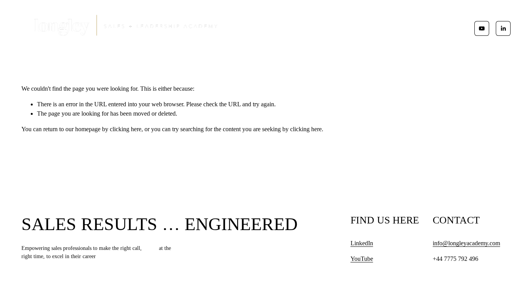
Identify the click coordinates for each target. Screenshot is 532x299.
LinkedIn (362, 243)
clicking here (125, 129)
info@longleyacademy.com (466, 243)
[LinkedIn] (503, 28)
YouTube (362, 258)
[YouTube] (481, 28)
